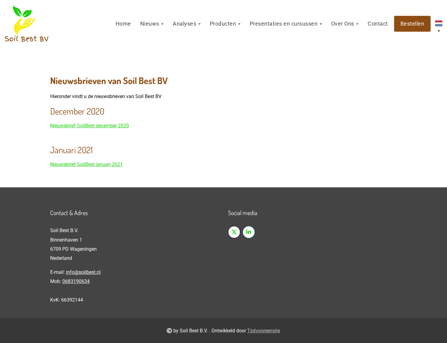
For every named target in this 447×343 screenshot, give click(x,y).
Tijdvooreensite (263, 331)
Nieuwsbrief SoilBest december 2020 (89, 126)
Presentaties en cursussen (284, 23)
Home (123, 23)
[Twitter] (234, 232)
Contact (378, 23)
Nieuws (150, 23)
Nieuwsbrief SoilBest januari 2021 (86, 164)
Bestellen (412, 23)
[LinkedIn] (249, 232)
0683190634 (76, 281)
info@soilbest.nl (83, 272)
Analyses (185, 23)
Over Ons (343, 23)
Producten (223, 23)
